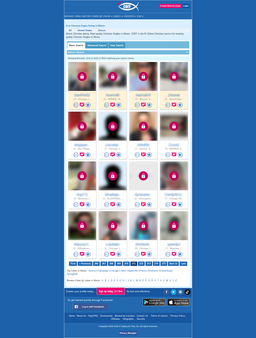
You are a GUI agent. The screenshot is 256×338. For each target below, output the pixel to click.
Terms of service (159, 315)
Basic (76, 45)
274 (156, 263)
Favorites (129, 16)
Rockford (152, 270)
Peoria (142, 270)
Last (183, 263)
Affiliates (115, 319)
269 (119, 263)
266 (96, 263)
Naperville (133, 270)
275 (164, 263)
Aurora (91, 270)
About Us (81, 315)
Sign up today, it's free (110, 291)
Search (117, 16)
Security (141, 319)
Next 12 (173, 263)
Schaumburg (165, 270)
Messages (69, 16)
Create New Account (170, 6)
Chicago (114, 270)
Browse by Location (125, 315)
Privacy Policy (177, 315)
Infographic (128, 319)
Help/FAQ (93, 315)
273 (149, 263)
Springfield (72, 274)
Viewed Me (97, 16)
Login (185, 6)
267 (104, 263)
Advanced (96, 45)
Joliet (123, 270)
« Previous (85, 263)
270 (126, 263)
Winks (78, 16)
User (116, 45)
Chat (139, 16)
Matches (86, 16)
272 (141, 263)
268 (111, 263)
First (73, 263)
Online (107, 16)
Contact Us (142, 315)
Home (72, 315)
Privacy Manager (128, 333)
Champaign (102, 270)
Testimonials (106, 315)
